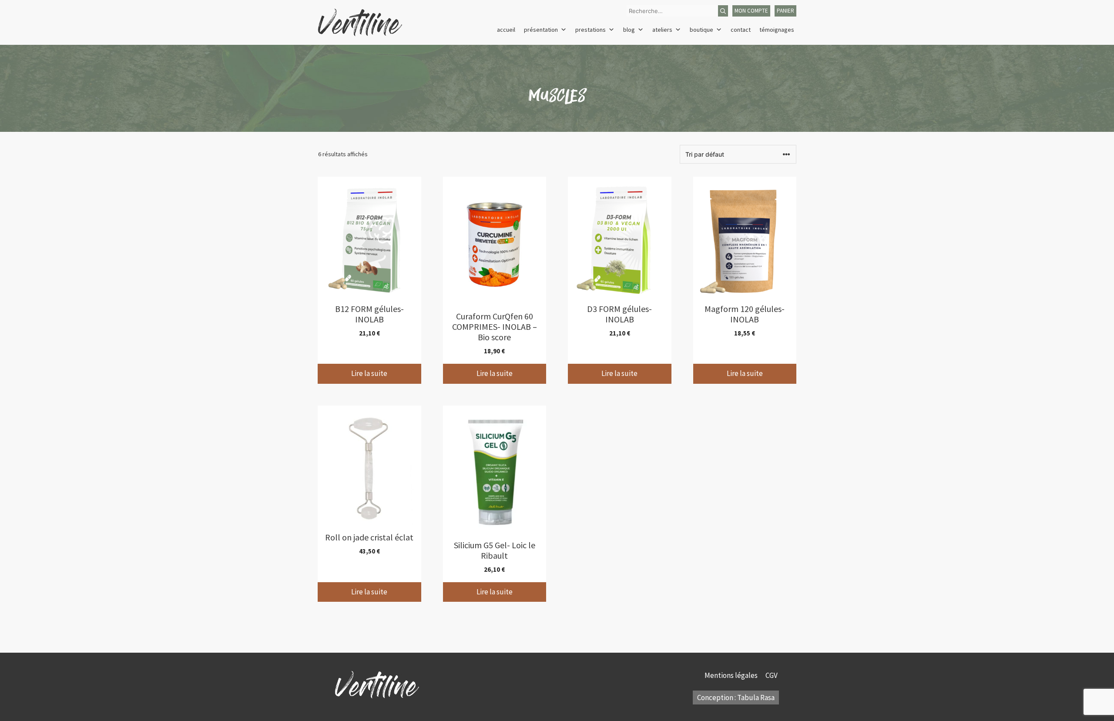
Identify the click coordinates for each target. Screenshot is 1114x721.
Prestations (590, 30)
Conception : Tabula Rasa (736, 697)
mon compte (751, 10)
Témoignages (776, 30)
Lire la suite (369, 373)
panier (785, 10)
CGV (772, 675)
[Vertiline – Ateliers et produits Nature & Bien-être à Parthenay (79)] (360, 21)
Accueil (506, 30)
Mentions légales (732, 675)
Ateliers (662, 30)
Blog (629, 30)
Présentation (541, 30)
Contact (741, 30)
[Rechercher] (723, 11)
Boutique (701, 30)
